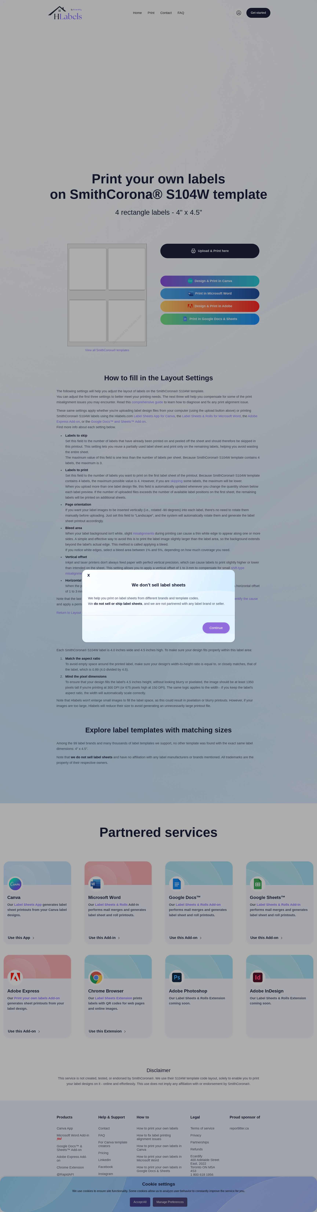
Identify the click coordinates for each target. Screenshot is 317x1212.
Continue (216, 628)
